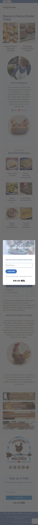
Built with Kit (19, 280)
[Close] (32, 242)
